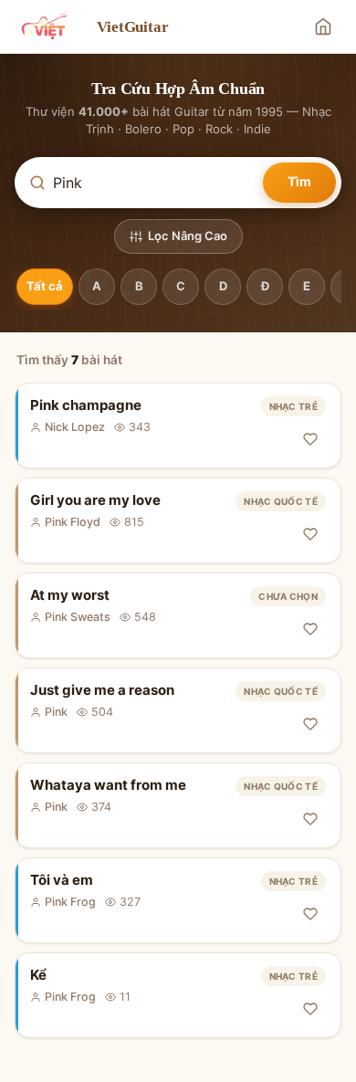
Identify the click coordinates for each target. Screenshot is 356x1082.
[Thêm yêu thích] (310, 439)
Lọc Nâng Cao (187, 235)
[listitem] (178, 425)
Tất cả (44, 285)
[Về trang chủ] (323, 26)
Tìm (299, 181)
